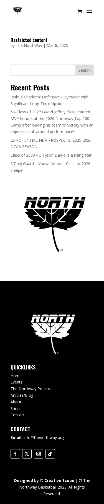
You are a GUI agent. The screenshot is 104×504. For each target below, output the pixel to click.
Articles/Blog (22, 395)
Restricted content (29, 40)
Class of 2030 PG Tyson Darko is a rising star (51, 155)
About (16, 401)
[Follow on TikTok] (50, 454)
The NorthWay (29, 45)
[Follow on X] (27, 454)
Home (16, 375)
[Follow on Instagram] (38, 454)
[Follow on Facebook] (15, 454)
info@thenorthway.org (44, 437)
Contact (18, 414)
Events (16, 382)
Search (84, 70)
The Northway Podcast (31, 388)
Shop (15, 408)
